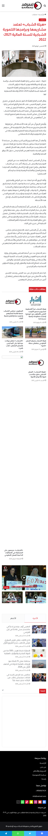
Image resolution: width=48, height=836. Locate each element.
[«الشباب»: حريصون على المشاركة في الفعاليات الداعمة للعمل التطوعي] (12, 452)
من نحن (43, 767)
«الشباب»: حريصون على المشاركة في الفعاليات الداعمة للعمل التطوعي (13, 552)
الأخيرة (35, 618)
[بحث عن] (45, 6)
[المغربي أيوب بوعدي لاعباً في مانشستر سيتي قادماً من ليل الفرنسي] (39, 629)
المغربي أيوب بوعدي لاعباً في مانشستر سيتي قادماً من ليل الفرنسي (18, 629)
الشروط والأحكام (39, 771)
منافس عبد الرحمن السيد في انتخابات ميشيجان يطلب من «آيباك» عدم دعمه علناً (18, 677)
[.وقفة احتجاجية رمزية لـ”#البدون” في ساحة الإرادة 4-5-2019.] (35, 597)
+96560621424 (41, 791)
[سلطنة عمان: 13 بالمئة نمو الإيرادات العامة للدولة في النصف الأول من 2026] (39, 664)
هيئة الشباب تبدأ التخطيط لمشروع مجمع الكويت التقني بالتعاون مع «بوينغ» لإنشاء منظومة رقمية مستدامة (35, 314)
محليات (34, 14)
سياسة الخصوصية (39, 775)
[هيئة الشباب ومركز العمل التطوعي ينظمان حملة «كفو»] (35, 332)
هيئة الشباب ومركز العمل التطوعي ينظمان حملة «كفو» (36, 343)
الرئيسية (41, 14)
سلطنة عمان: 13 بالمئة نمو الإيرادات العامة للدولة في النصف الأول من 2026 (16, 664)
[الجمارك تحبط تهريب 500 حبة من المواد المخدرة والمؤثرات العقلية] (39, 653)
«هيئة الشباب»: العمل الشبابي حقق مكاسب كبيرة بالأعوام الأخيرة (37, 374)
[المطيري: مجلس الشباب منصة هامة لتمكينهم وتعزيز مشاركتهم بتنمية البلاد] (12, 301)
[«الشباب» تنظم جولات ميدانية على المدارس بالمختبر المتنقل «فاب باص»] (12, 332)
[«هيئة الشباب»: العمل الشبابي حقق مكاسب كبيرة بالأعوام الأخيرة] (35, 363)
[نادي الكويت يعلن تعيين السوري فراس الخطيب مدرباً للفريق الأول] (39, 643)
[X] (18, 802)
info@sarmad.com (39, 796)
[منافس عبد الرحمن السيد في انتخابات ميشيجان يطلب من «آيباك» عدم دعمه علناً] (39, 677)
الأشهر (13, 618)
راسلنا (44, 779)
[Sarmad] (32, 5)
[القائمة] (3, 6)
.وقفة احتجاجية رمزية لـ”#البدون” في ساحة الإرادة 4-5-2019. (37, 609)
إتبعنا (42, 691)
